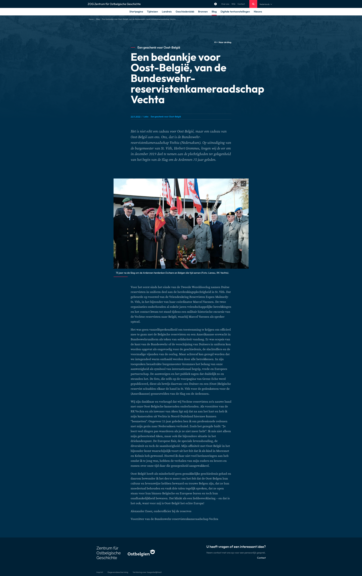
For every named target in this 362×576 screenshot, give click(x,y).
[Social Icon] (215, 4)
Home (91, 19)
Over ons (225, 4)
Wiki (233, 4)
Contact (241, 4)
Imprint (99, 572)
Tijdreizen (152, 11)
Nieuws (258, 11)
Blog (214, 11)
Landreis (167, 11)
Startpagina (136, 11)
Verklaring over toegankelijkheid (147, 572)
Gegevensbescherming (117, 572)
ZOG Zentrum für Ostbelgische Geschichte (114, 4)
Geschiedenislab (185, 11)
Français (263, 11)
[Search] (253, 4)
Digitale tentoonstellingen (235, 11)
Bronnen (203, 11)
